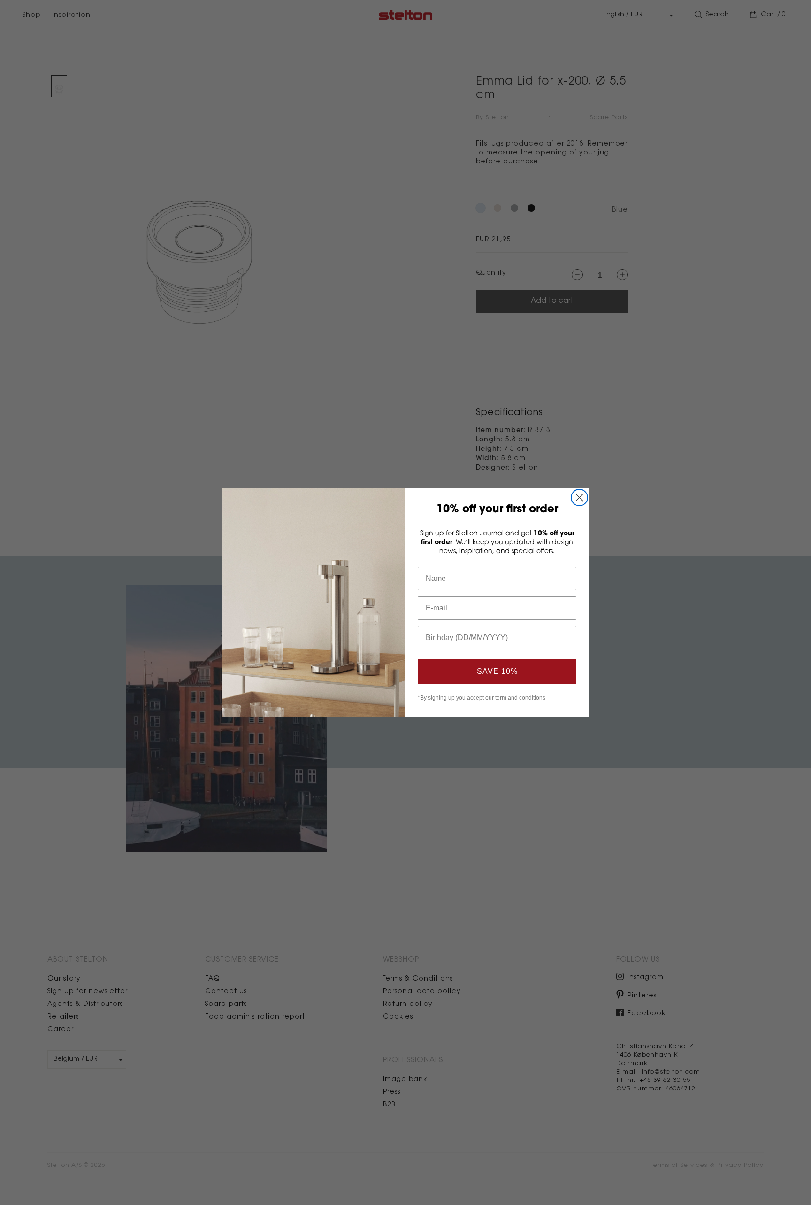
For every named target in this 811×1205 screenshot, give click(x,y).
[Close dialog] (579, 497)
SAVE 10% (497, 671)
